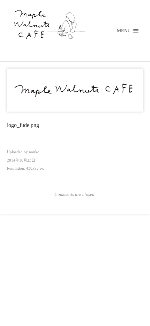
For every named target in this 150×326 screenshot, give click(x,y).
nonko (34, 152)
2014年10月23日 (21, 160)
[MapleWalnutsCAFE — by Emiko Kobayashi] (75, 25)
